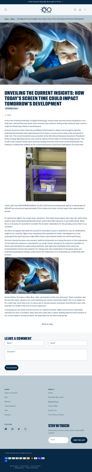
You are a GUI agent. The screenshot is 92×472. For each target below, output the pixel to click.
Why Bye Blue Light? (56, 397)
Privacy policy (24, 466)
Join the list (79, 440)
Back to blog (47, 324)
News (13, 19)
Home (7, 19)
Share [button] (9, 115)
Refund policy (14, 466)
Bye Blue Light (14, 453)
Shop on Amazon (11, 393)
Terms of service (36, 466)
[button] (5, 9)
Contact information (32, 468)
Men (6, 397)
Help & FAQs (53, 406)
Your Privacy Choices (56, 414)
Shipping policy (19, 468)
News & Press (53, 401)
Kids (6, 410)
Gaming (7, 414)
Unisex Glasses (10, 406)
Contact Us (52, 410)
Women (7, 401)
